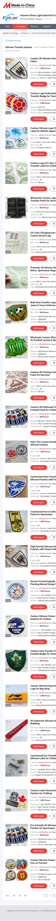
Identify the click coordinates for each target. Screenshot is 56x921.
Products (21, 26)
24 (14, 896)
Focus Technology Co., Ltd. (33, 911)
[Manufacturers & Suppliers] (19, 5)
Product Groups (14, 40)
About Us (34, 26)
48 (25, 895)
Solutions (47, 26)
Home (7, 26)
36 (20, 895)
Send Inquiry (39, 84)
